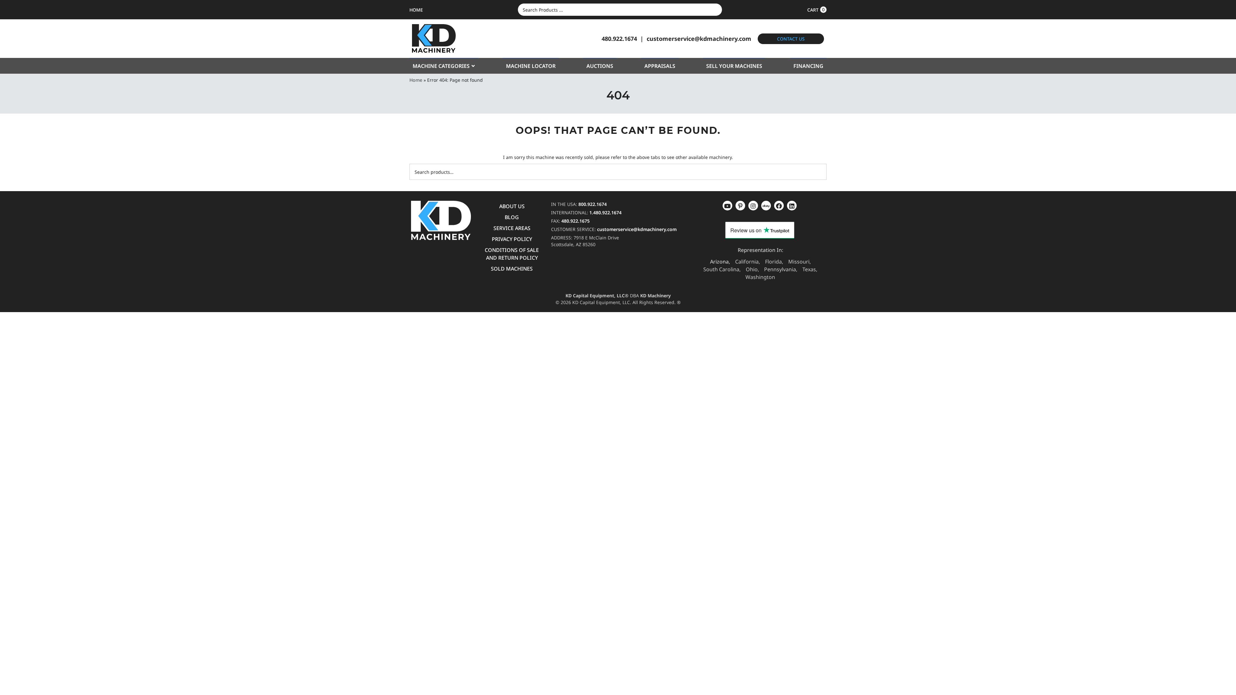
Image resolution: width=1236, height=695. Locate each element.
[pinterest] (753, 205)
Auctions (599, 66)
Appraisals (659, 66)
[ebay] (779, 205)
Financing (808, 66)
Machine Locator (531, 66)
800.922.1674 (592, 204)
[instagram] (766, 205)
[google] (740, 205)
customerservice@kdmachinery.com (699, 38)
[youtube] (727, 205)
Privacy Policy (512, 239)
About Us (512, 206)
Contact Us (791, 39)
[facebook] (792, 205)
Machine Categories (441, 66)
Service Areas (511, 228)
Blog (512, 217)
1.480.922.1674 (605, 212)
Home (415, 80)
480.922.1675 (575, 221)
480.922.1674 (619, 38)
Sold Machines (512, 268)
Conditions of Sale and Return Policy (512, 253)
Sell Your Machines (734, 66)
